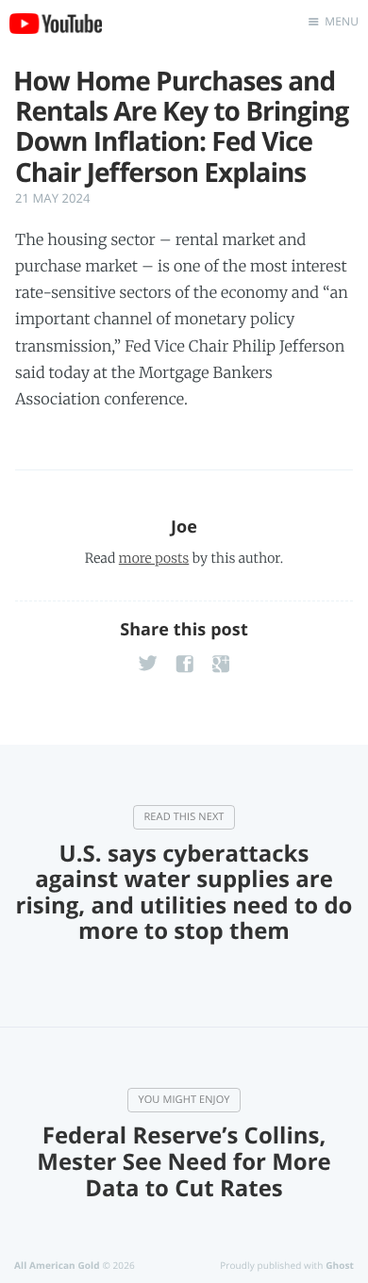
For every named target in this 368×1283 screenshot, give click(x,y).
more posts (154, 558)
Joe (184, 527)
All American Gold (57, 1265)
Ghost (340, 1265)
